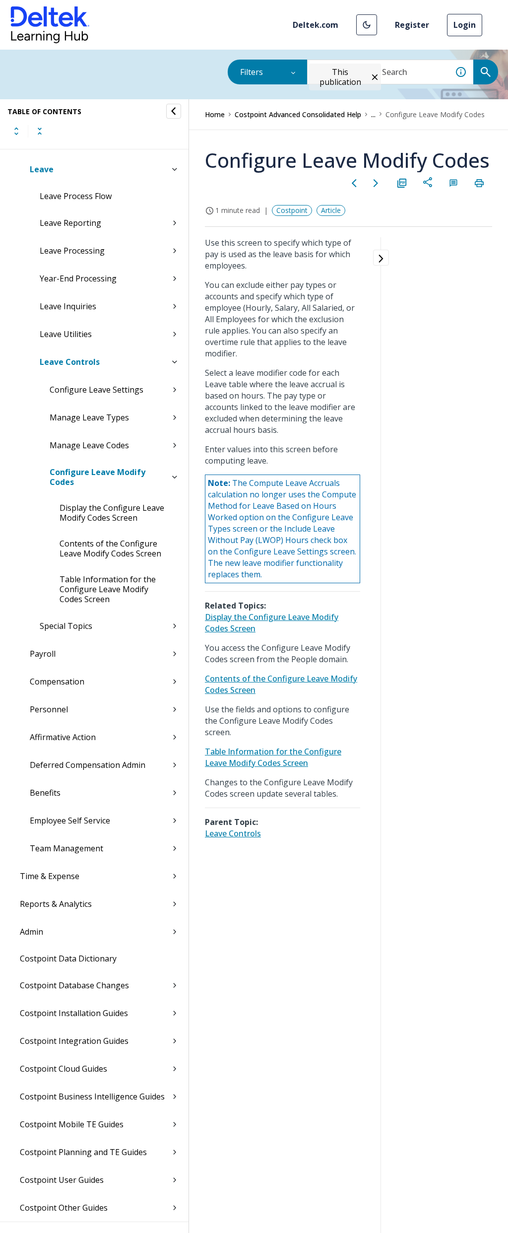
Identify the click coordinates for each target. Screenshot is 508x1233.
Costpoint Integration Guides (74, 1041)
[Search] (485, 72)
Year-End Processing (78, 278)
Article (331, 210)
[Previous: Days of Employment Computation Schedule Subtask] (354, 183)
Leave (42, 169)
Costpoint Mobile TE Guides (72, 1124)
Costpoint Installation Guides (74, 1013)
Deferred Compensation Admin (87, 765)
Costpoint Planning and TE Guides (83, 1152)
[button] (366, 24)
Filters (251, 72)
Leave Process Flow (76, 196)
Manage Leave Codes (89, 445)
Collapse (40, 131)
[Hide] (173, 111)
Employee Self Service (70, 820)
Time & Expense (49, 876)
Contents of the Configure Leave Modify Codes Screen (110, 548)
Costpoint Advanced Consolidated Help (298, 114)
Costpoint (292, 210)
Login (464, 24)
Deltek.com (315, 24)
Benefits (45, 793)
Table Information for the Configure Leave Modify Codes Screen (108, 589)
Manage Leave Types (89, 417)
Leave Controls (70, 362)
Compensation (57, 681)
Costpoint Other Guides (64, 1208)
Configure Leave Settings (96, 390)
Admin (31, 932)
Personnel (49, 709)
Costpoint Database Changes (74, 985)
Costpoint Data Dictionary (68, 958)
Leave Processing (72, 251)
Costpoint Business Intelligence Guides (92, 1096)
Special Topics (66, 626)
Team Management (66, 848)
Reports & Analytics (56, 904)
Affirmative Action (63, 737)
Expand (16, 131)
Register (412, 24)
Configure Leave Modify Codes (97, 477)
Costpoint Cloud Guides (63, 1069)
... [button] (373, 114)
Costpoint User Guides (62, 1180)
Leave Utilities (66, 334)
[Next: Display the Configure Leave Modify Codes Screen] (376, 183)
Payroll (43, 654)
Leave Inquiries (68, 306)
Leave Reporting (70, 223)
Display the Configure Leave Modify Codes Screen (112, 513)
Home (215, 114)
